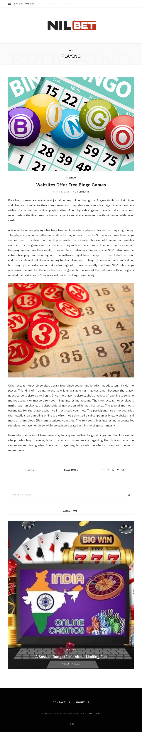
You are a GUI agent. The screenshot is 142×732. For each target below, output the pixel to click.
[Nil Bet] (71, 25)
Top (72, 724)
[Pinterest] (118, 470)
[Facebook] (108, 470)
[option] (71, 595)
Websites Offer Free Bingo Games (71, 185)
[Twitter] (112, 470)
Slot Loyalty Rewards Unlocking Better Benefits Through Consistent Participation (68, 3)
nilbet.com (92, 713)
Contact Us (61, 702)
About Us (82, 702)
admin (30, 469)
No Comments (81, 191)
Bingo (72, 177)
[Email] (122, 470)
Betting (71, 649)
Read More (71, 469)
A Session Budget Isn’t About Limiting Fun (71, 656)
